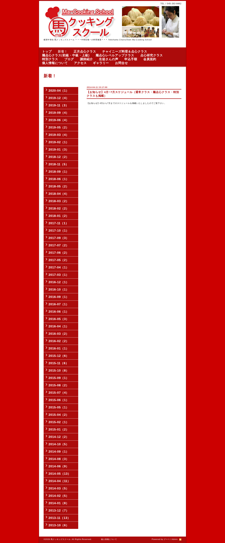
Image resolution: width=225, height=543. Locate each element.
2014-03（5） (59, 488)
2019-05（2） (59, 127)
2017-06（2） (59, 252)
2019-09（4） (59, 112)
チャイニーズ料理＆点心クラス (124, 51)
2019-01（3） (59, 149)
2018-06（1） (59, 179)
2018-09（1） (59, 171)
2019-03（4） (59, 134)
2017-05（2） (59, 260)
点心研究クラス (151, 55)
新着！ (63, 51)
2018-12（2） (59, 157)
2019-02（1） (59, 142)
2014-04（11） (60, 481)
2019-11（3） (59, 105)
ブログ (69, 59)
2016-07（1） (59, 304)
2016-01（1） (59, 348)
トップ (47, 51)
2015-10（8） (59, 370)
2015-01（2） (59, 429)
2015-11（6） (59, 363)
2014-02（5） (59, 495)
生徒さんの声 (108, 59)
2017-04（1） (59, 267)
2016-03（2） (59, 333)
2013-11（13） (60, 518)
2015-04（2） (59, 414)
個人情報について (55, 63)
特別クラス (50, 59)
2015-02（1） (59, 422)
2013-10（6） (59, 525)
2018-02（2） (59, 208)
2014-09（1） (59, 451)
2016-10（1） (59, 289)
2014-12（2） (59, 436)
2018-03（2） (59, 201)
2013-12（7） (59, 510)
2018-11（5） (59, 164)
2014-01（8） (59, 503)
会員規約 (149, 59)
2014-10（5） (59, 444)
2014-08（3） (59, 459)
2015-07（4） (59, 392)
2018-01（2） (59, 215)
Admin (175, 539)
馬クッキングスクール (61, 539)
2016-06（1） (59, 311)
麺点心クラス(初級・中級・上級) (66, 55)
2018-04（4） (59, 193)
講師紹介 (86, 59)
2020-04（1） (59, 90)
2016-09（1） (59, 297)
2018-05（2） (59, 186)
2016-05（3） (59, 319)
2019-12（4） (59, 98)
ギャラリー (101, 63)
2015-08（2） (59, 385)
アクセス (80, 63)
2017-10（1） (59, 230)
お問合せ (121, 63)
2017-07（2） (59, 245)
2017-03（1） (59, 274)
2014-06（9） (59, 466)
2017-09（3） (59, 238)
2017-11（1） (59, 223)
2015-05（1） (59, 407)
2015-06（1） (59, 400)
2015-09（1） (59, 378)
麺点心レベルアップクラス (115, 55)
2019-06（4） (59, 120)
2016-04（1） (59, 326)
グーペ (167, 539)
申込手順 (130, 59)
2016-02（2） (59, 341)
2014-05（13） (60, 473)
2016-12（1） (59, 282)
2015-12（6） (59, 355)
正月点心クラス (85, 51)
